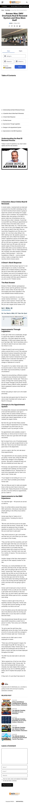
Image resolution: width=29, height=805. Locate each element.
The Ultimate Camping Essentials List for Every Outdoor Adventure (19, 720)
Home (2, 10)
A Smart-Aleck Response (9, 116)
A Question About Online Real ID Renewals (13, 113)
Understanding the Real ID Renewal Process (14, 109)
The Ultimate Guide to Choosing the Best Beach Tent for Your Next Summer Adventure (19, 738)
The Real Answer (7, 120)
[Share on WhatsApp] (17, 26)
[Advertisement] (14, 91)
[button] (27, 2)
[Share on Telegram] (20, 26)
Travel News (7, 10)
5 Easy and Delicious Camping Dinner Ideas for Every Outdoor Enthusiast (19, 703)
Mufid (11, 23)
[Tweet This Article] (14, 26)
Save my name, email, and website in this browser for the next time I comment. (15, 779)
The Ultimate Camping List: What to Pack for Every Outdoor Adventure (19, 729)
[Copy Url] (9, 26)
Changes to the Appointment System (12, 127)
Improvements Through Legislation (11, 124)
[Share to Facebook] (12, 26)
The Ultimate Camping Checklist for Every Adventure (18, 712)
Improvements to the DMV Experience (12, 131)
